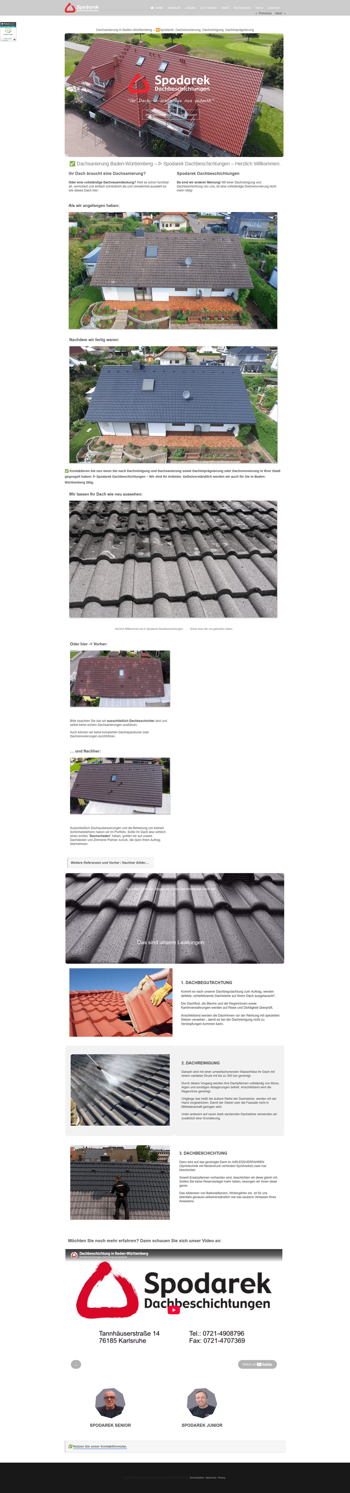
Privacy (221, 1477)
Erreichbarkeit (197, 1477)
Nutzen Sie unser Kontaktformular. (100, 1446)
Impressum (210, 1477)
